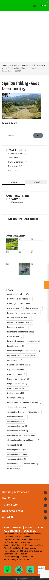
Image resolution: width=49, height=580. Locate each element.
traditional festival (16, 393)
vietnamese (34, 412)
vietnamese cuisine (16, 417)
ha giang (12, 313)
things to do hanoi (16, 374)
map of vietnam (15, 351)
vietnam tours (31, 464)
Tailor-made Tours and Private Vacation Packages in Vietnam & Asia (14, 5)
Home (4, 65)
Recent (36, 182)
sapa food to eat (15, 369)
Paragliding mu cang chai (19, 365)
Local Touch (13, 158)
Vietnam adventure (16, 407)
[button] (47, 2)
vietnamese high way (17, 426)
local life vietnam (15, 341)
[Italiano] (45, 5)
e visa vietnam (14, 308)
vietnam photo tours (17, 454)
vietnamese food (15, 421)
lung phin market (15, 346)
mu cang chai (33, 351)
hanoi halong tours (30, 313)
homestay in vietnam (17, 327)
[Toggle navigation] (34, 5)
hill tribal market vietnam (18, 318)
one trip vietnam (15, 360)
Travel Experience (15, 162)
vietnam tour (13, 464)
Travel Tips (12, 170)
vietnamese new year (17, 431)
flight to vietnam (33, 308)
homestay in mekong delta (19, 322)
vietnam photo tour (16, 450)
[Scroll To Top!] (44, 575)
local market (33, 341)
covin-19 (25, 304)
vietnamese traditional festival (21, 435)
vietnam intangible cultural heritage (23, 440)
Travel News (13, 166)
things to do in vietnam (18, 379)
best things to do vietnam (19, 299)
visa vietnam (14, 468)
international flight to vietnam (20, 332)
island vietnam (14, 336)
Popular (13, 182)
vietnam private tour (17, 459)
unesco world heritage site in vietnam (24, 402)
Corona (11, 304)
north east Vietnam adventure (21, 355)
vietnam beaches (15, 412)
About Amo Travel (15, 153)
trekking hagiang (15, 398)
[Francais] (42, 5)
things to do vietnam (17, 384)
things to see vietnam (17, 388)
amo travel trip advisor (18, 294)
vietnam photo (14, 445)
